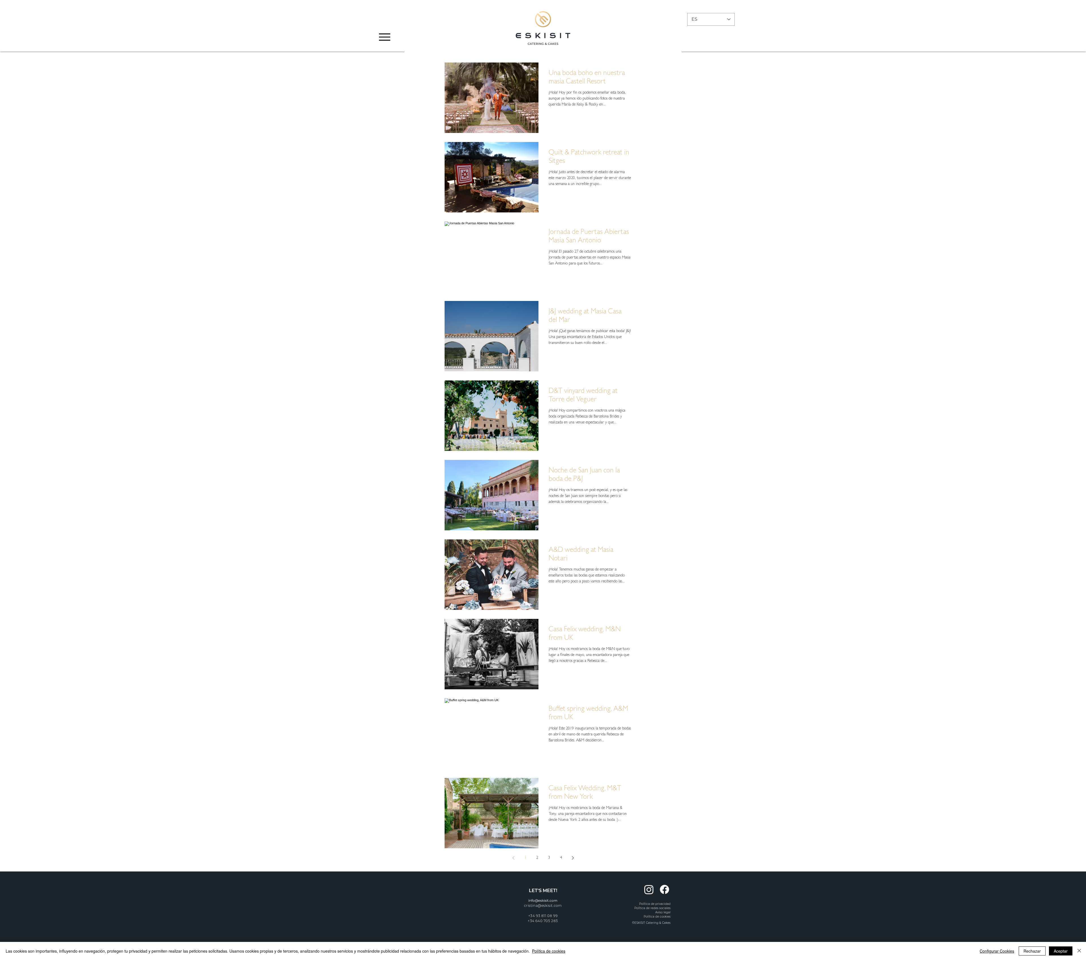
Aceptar (1061, 951)
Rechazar (1032, 951)
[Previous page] (513, 858)
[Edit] (384, 24)
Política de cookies (548, 951)
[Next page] (573, 858)
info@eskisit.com (542, 900)
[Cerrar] (1079, 950)
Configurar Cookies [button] (997, 951)
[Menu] (384, 37)
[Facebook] (664, 889)
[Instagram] (649, 889)
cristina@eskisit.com (543, 905)
